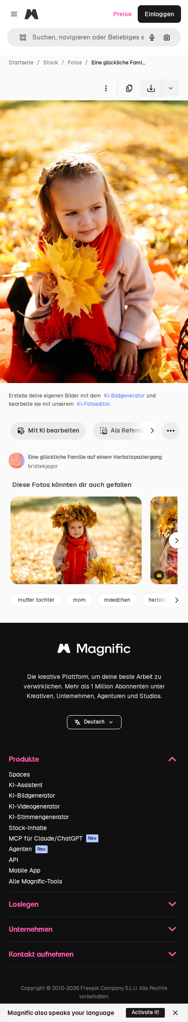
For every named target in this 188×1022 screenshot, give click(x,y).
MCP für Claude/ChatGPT (53, 838)
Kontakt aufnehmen (41, 953)
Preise (122, 14)
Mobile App (24, 870)
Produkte (24, 758)
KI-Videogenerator (34, 806)
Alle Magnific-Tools (35, 881)
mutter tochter (36, 599)
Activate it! (145, 1012)
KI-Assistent (25, 785)
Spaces (19, 774)
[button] (94, 722)
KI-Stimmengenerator (39, 817)
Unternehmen (30, 928)
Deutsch (94, 721)
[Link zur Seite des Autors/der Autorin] (16, 462)
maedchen (117, 599)
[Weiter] (152, 431)
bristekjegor (43, 466)
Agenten (27, 849)
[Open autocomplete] (19, 37)
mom (79, 599)
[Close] (175, 1013)
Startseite (21, 62)
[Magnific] (94, 650)
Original (56, 117)
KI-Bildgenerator (124, 395)
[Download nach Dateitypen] (170, 88)
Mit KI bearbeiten (53, 430)
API (13, 860)
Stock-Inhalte (28, 828)
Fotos (75, 62)
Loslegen (23, 903)
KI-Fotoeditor (93, 404)
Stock (50, 62)
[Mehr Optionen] (106, 88)
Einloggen (159, 14)
